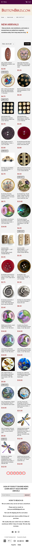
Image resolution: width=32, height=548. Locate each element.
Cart (29, 2)
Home (2, 17)
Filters (27, 44)
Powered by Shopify (21, 537)
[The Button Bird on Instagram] (18, 532)
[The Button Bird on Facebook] (13, 532)
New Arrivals (10, 17)
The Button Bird (12, 537)
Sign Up (27, 495)
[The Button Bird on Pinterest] (16, 532)
